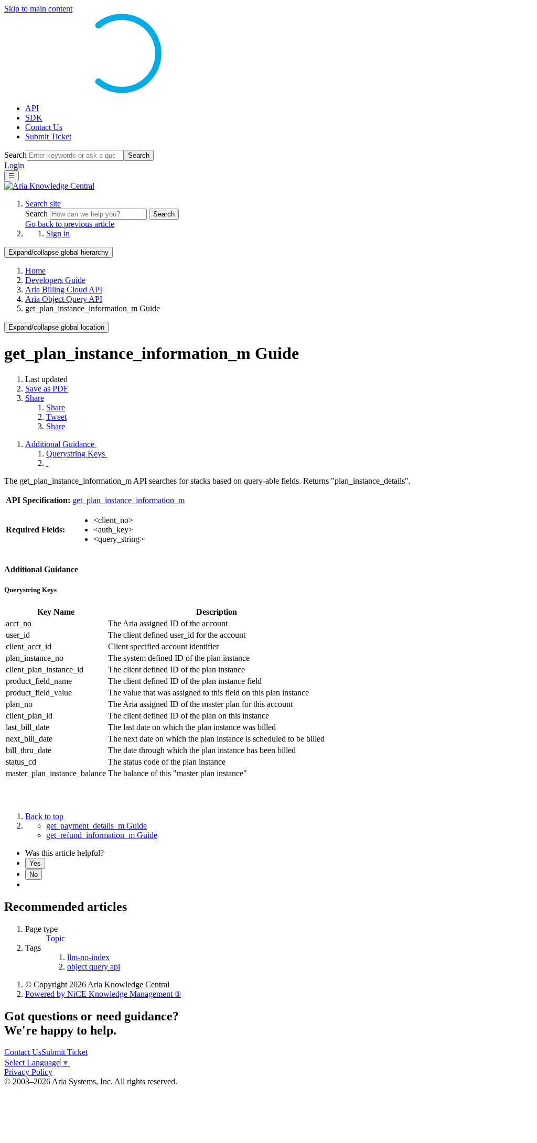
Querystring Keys (76, 453)
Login (14, 165)
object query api (93, 966)
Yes (35, 863)
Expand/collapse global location (56, 327)
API (32, 108)
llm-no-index (88, 957)
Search (15, 154)
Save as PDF (46, 388)
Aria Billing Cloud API (63, 289)
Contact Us (43, 127)
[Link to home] (49, 185)
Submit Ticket (48, 136)
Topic (55, 938)
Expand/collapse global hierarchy (58, 252)
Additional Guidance (60, 444)
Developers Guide (55, 280)
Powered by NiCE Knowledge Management (103, 993)
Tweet (56, 416)
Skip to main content (38, 8)
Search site (43, 203)
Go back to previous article (69, 224)
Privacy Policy (28, 1072)
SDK (33, 117)
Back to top (44, 816)
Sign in (58, 233)
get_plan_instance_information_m (128, 500)
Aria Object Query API (63, 299)
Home (35, 270)
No (33, 874)
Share (34, 398)
